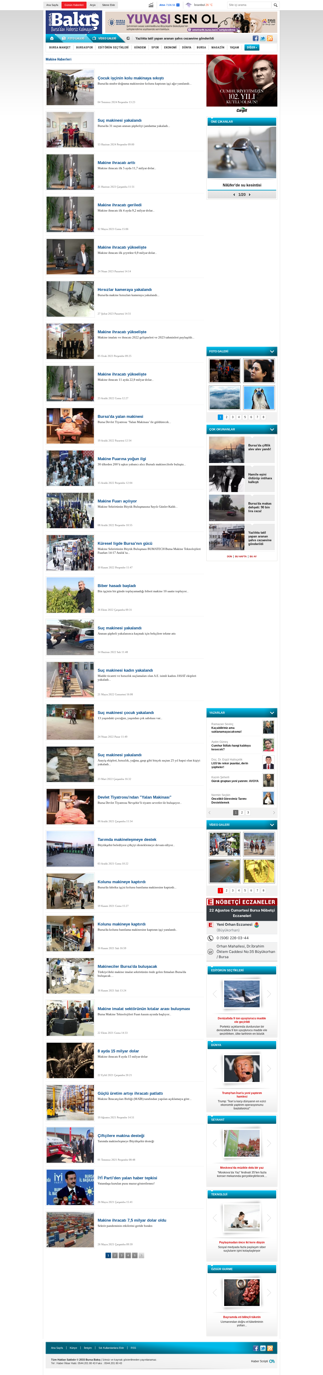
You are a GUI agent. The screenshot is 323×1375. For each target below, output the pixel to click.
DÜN (229, 556)
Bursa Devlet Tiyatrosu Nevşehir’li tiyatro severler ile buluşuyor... (140, 799)
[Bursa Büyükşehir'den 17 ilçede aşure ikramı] (225, 844)
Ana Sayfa (52, 5)
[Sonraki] (141, 1255)
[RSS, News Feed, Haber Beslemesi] (270, 38)
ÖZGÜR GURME (222, 1269)
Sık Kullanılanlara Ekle (111, 1347)
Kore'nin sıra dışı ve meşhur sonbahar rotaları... (242, 1172)
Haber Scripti (259, 1361)
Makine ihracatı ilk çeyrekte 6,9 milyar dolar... (127, 250)
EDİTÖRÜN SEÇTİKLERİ (227, 970)
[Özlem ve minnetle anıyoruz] (259, 371)
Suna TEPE (235, 779)
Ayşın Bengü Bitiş (225, 796)
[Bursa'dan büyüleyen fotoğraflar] (225, 397)
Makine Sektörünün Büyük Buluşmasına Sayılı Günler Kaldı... (138, 503)
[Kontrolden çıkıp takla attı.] (225, 871)
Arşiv (93, 5)
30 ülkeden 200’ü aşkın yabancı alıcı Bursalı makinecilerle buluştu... (142, 461)
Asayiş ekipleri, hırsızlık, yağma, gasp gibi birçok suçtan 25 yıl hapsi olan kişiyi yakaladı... (149, 759)
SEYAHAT (217, 1119)
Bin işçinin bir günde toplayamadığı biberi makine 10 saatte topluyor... (143, 588)
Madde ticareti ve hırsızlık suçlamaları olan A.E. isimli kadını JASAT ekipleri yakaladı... (147, 674)
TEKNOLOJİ (219, 1194)
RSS (133, 1347)
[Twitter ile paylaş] (263, 38)
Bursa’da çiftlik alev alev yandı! (259, 447)
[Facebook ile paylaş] (255, 38)
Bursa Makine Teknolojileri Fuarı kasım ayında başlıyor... (144, 1011)
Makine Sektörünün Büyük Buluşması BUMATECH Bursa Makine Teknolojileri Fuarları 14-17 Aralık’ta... (149, 547)
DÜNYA (216, 1045)
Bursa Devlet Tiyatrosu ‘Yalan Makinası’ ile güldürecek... (134, 419)
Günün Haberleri (74, 5)
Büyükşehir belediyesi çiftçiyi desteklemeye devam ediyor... (136, 842)
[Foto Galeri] (74, 38)
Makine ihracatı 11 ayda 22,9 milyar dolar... (125, 376)
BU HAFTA (241, 556)
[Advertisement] (302, 83)
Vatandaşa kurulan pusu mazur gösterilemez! (127, 1180)
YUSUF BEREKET (227, 726)
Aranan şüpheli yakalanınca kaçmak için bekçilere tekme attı (137, 630)
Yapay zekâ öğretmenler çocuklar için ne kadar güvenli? (242, 1248)
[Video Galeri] (104, 38)
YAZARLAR (217, 712)
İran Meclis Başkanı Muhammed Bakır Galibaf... (242, 1099)
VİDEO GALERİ (219, 824)
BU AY (253, 556)
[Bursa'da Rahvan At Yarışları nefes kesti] (259, 844)
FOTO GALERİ (218, 351)
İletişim (88, 1347)
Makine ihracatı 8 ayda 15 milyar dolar (123, 1053)
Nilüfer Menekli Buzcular (229, 745)
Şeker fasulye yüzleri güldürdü (242, 185)
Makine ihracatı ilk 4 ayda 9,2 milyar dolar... (126, 207)
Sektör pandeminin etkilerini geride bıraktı (132, 1223)
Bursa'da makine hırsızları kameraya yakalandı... (128, 292)
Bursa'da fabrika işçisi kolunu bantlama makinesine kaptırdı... (137, 884)
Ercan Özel (227, 761)
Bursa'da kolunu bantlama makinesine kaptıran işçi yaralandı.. (137, 926)
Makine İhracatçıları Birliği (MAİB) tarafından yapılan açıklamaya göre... (145, 1096)
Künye (73, 1347)
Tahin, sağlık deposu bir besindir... (242, 1319)
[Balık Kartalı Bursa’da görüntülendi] (259, 397)
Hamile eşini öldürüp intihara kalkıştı (162, 38)
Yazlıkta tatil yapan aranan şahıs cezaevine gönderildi (259, 538)
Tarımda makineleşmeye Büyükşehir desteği (126, 1138)
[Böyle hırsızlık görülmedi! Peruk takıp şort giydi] (259, 871)
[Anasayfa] (52, 38)
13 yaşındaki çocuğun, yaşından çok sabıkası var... (130, 715)
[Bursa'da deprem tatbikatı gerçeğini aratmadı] (225, 371)
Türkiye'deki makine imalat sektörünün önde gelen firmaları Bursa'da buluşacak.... (142, 970)
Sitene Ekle (108, 5)
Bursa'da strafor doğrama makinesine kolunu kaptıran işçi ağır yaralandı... (145, 80)
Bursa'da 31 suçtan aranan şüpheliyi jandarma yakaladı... (134, 123)
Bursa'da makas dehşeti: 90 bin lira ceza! (259, 507)
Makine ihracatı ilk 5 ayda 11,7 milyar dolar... (127, 165)
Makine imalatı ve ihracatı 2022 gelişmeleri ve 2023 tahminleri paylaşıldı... (146, 334)
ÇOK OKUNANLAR (222, 429)
